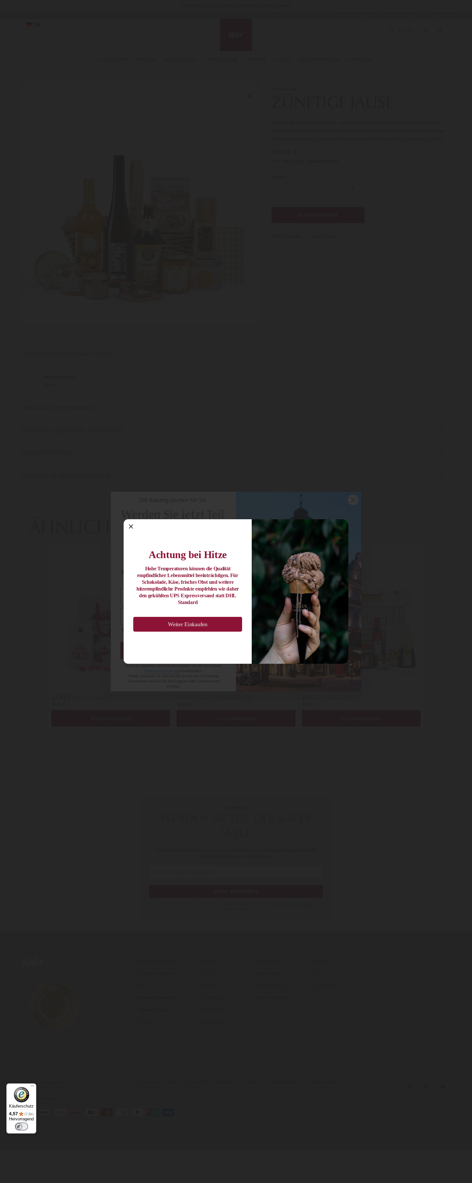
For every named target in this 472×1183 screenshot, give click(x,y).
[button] (131, 526)
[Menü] (32, 1087)
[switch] (21, 1126)
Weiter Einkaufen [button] (187, 624)
